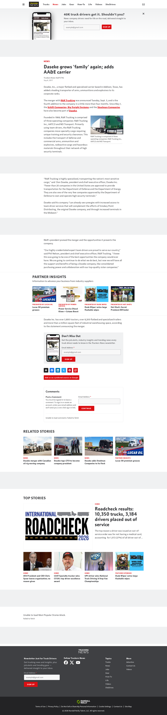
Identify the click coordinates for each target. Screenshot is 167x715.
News (47, 61)
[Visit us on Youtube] (78, 662)
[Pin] (69, 370)
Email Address (68, 348)
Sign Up (106, 27)
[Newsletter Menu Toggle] (143, 4)
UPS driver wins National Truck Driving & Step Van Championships (96, 579)
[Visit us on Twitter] (72, 662)
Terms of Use (40, 706)
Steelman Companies (108, 107)
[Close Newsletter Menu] (143, 13)
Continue (86, 408)
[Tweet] (63, 370)
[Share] (52, 370)
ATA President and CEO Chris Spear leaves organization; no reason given (36, 579)
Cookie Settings (105, 706)
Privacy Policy (53, 706)
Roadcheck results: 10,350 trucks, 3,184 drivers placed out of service (116, 516)
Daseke (73, 110)
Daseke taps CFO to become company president (67, 462)
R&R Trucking (68, 100)
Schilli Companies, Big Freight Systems (68, 107)
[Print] (46, 370)
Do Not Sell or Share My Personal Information (78, 706)
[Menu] (23, 4)
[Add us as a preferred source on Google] (75, 370)
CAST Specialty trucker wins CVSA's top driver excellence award (67, 579)
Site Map (128, 706)
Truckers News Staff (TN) (54, 78)
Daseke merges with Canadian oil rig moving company (37, 462)
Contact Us (118, 706)
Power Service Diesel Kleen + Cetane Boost (68, 310)
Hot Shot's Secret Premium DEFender (120, 308)
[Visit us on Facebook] (66, 662)
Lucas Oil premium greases (40, 308)
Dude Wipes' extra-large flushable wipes (96, 308)
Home (97, 504)
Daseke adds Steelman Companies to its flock (95, 462)
